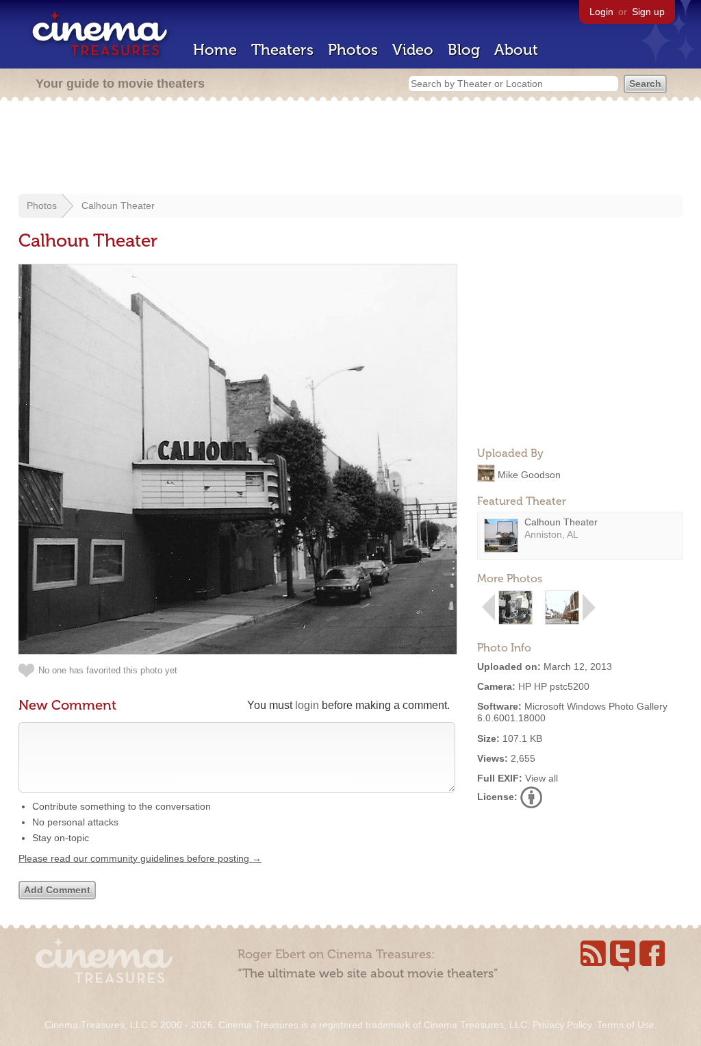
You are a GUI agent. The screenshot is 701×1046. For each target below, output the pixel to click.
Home (215, 49)
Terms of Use (625, 1024)
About (516, 49)
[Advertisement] (350, 148)
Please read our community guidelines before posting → (140, 858)
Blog (464, 49)
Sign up (648, 11)
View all (541, 778)
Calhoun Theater (118, 205)
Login (601, 11)
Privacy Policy (562, 1024)
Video (412, 49)
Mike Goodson (529, 474)
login (307, 705)
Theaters (282, 49)
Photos (353, 49)
